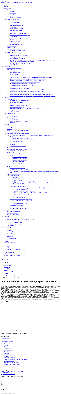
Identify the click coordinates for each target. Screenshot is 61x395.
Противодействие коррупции (17, 30)
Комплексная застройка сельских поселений (21, 195)
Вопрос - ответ (16, 178)
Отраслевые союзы (11, 46)
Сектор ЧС (9, 166)
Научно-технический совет (16, 44)
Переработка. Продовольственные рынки (17, 130)
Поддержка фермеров (12, 69)
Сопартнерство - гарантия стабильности (20, 57)
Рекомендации (13, 116)
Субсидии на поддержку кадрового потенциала (22, 85)
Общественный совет (15, 41)
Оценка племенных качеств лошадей (19, 121)
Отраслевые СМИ (11, 238)
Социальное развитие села (13, 174)
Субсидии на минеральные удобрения (19, 88)
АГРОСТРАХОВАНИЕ (10, 243)
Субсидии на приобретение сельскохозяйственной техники (25, 82)
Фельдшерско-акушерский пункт (18, 202)
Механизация (10, 124)
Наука (11, 155)
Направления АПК (8, 97)
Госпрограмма (10, 93)
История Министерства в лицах (18, 50)
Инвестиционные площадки (17, 107)
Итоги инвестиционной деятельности (19, 100)
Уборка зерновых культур (16, 222)
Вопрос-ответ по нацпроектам (20, 138)
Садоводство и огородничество (12, 255)
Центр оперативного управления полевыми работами (20, 219)
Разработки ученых (17, 163)
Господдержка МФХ (15, 72)
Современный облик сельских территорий (20, 208)
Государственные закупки (16, 28)
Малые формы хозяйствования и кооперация (18, 133)
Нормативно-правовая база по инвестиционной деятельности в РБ (26, 108)
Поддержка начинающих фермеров (18, 142)
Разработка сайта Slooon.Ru (8, 374)
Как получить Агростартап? (14, 68)
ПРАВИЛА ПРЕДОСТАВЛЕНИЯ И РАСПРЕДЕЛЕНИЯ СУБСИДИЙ (30, 192)
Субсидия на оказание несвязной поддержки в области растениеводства (28, 79)
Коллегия (12, 39)
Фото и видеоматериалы (18, 184)
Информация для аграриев (19, 158)
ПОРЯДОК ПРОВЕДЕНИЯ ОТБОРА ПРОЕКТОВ (25, 191)
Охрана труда (13, 127)
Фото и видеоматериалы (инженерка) (22, 200)
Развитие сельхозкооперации (17, 141)
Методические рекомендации (19, 189)
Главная (6, 6)
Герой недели (10, 233)
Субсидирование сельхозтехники (18, 146)
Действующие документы (13, 211)
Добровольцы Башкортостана (11, 254)
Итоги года (9, 217)
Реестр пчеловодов (14, 119)
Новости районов (11, 231)
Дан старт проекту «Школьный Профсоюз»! (21, 63)
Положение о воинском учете (17, 168)
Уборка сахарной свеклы (16, 224)
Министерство (7, 8)
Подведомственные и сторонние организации (18, 31)
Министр (9, 9)
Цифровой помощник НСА (13, 249)
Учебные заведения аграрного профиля (20, 35)
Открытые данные (14, 27)
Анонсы (9, 230)
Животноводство (11, 118)
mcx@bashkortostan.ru (6, 338)
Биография (12, 11)
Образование (13, 164)
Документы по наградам (13, 214)
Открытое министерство (13, 24)
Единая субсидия (14, 74)
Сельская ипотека (14, 206)
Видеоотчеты (13, 13)
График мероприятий (9, 252)
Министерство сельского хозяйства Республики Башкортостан (16, 2)
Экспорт (9, 147)
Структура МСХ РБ (12, 16)
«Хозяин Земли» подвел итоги (17, 58)
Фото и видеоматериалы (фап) (20, 203)
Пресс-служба (7, 227)
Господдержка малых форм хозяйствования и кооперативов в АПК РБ (27, 90)
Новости (9, 228)
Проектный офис (11, 47)
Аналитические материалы (16, 114)
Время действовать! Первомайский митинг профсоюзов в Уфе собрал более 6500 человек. (32, 60)
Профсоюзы (10, 52)
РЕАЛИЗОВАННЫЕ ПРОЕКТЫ (20, 194)
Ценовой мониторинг (15, 132)
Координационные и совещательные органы (18, 38)
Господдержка (7, 66)
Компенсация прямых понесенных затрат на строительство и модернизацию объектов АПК (33, 77)
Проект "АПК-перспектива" (19, 157)
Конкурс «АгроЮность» (18, 161)
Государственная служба (13, 19)
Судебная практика (17, 180)
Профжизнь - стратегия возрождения (19, 55)
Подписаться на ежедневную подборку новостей (13, 371)
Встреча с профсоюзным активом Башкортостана (22, 61)
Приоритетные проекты (16, 103)
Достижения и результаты (16, 102)
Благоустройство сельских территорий (19, 186)
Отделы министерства (15, 17)
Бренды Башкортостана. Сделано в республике (15, 250)
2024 (8, 247)
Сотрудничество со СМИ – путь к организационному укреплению (26, 53)
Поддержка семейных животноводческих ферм (22, 139)
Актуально (12, 144)
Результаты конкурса (15, 22)
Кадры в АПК (10, 152)
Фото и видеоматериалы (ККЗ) (20, 197)
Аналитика (6, 216)
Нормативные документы (16, 205)
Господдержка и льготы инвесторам (19, 110)
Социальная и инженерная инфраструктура (21, 199)
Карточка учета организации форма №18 (20, 169)
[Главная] (3, 1)
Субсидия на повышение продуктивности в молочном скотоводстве (27, 80)
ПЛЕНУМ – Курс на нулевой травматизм (20, 64)
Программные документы (16, 25)
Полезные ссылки (14, 111)
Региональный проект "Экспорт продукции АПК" (19, 149)
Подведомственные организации (18, 33)
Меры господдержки (12, 71)
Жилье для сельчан (14, 175)
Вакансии (12, 20)
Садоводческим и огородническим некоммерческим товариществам (27, 91)
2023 (8, 246)
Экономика (9, 129)
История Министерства (13, 49)
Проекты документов (12, 213)
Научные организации (15, 36)
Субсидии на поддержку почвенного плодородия (22, 83)
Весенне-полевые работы (16, 221)
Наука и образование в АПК (14, 153)
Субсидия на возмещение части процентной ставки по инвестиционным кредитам (31, 75)
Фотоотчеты (13, 14)
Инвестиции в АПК (12, 99)
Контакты (9, 239)
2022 (8, 244)
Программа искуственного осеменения (19, 86)
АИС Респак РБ (11, 225)
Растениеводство (11, 113)
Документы (15, 177)
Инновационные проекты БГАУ (20, 160)
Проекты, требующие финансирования (19, 105)
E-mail (3, 389)
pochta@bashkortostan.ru (7, 341)
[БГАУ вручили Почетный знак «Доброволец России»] (19, 327)
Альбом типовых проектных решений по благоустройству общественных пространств (34, 188)
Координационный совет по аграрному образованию (23, 42)
